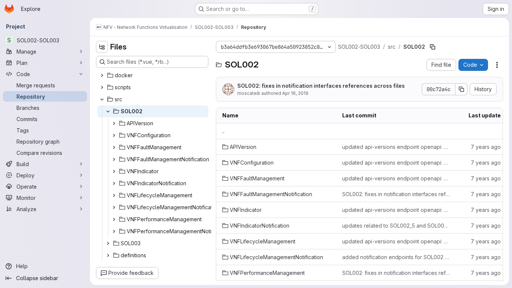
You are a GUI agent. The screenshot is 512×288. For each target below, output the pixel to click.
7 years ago (486, 147)
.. (223, 131)
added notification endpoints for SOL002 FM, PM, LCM (396, 257)
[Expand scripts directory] (101, 87)
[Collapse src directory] (101, 99)
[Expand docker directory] (101, 75)
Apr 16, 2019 (295, 93)
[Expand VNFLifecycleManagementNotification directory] (113, 207)
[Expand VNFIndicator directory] (113, 171)
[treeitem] (152, 75)
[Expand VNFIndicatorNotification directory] (113, 183)
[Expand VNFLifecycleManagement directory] (113, 195)
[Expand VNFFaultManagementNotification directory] (113, 159)
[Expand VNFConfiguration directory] (113, 135)
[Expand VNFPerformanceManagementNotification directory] (113, 231)
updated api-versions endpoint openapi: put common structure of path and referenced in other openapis (396, 147)
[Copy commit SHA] (461, 89)
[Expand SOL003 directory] (107, 243)
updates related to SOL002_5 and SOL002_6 (396, 225)
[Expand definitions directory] (107, 255)
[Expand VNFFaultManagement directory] (113, 147)
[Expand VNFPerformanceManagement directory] (113, 219)
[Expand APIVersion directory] (113, 123)
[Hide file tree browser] (102, 47)
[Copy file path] (433, 47)
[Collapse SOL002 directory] (107, 111)
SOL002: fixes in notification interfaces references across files (321, 85)
